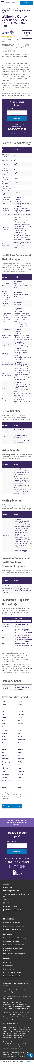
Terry (19, 778)
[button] (2, 3)
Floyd (3, 727)
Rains (3, 771)
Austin (20, 701)
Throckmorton (6, 781)
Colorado (21, 714)
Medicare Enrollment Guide (11, 976)
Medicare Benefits (8, 969)
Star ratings (19, 689)
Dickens (20, 724)
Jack (3, 746)
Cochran (20, 711)
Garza (20, 730)
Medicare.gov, (7, 1033)
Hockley (4, 743)
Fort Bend (21, 727)
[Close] (31, 1061)
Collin (3, 714)
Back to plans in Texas (10, 806)
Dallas (4, 720)
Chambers (21, 708)
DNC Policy (6, 903)
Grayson (4, 733)
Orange (20, 765)
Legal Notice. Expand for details (13, 1061)
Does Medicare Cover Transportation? (15, 945)
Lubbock (4, 755)
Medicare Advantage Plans (11, 923)
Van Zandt (21, 781)
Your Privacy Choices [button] (9, 891)
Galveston (5, 730)
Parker (20, 768)
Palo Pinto (5, 768)
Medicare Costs (8, 966)
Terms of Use (7, 900)
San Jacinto (5, 774)
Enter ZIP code (11, 109)
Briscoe (20, 705)
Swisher (20, 774)
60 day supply (17, 621)
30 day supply (7, 621)
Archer (4, 701)
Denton (4, 724)
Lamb (3, 752)
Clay (3, 711)
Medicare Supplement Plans (12, 929)
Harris (4, 740)
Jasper (20, 746)
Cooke (4, 717)
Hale (3, 736)
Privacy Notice (7, 887)
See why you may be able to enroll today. (17, 95)
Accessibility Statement (10, 906)
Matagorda (5, 758)
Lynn (19, 755)
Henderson (21, 740)
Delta (19, 720)
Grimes (20, 733)
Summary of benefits (22, 686)
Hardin (20, 736)
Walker (4, 784)
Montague (21, 758)
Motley (20, 762)
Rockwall (21, 771)
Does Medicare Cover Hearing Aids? (14, 954)
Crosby (20, 717)
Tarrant (4, 778)
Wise (19, 787)
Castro (4, 708)
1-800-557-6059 (17, 129)
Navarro (4, 765)
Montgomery (6, 762)
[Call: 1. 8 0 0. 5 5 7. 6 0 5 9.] (30, 1055)
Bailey (4, 705)
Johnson (20, 749)
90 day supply (27, 621)
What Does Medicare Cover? (12, 972)
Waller (20, 784)
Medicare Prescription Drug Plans (13, 926)
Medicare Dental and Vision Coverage (15, 938)
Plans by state (7, 962)
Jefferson (5, 749)
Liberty (20, 752)
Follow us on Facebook (13, 910)
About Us (6, 884)
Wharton (5, 787)
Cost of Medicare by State (11, 941)
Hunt (19, 743)
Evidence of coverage (22, 688)
